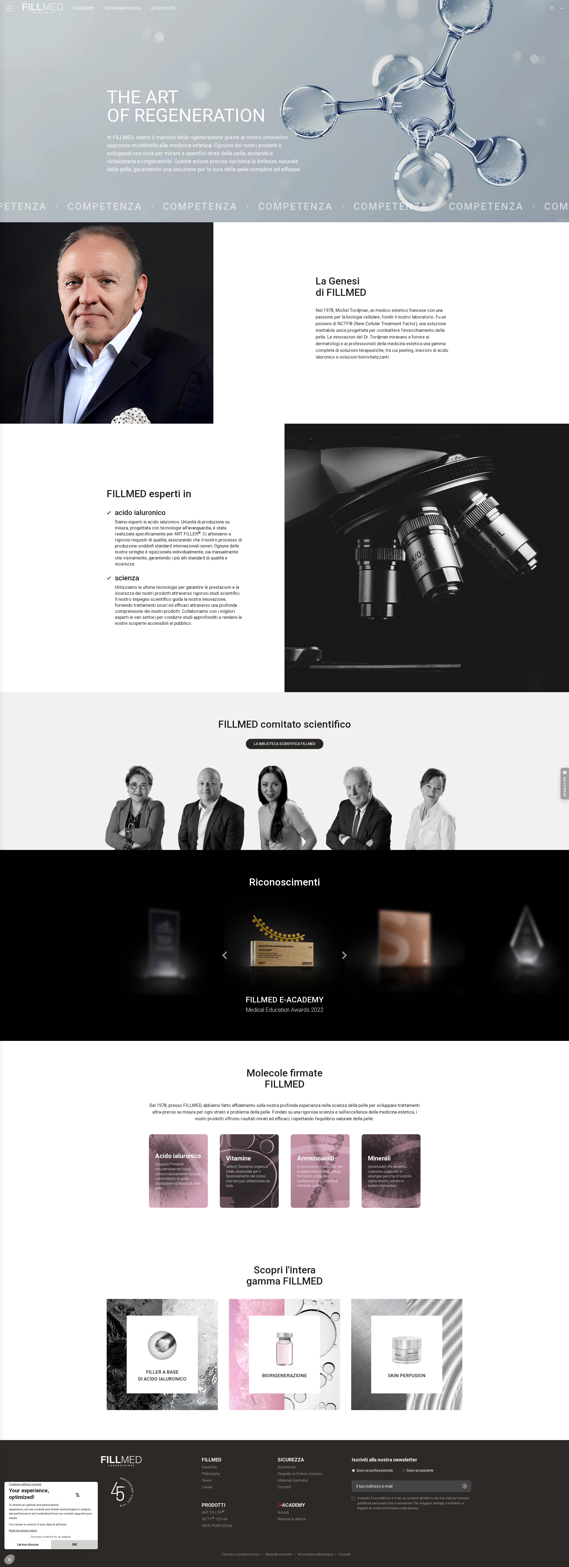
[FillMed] (42, 8)
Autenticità (286, 1467)
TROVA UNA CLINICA (122, 8)
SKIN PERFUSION (217, 1526)
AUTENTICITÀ (163, 8)
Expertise (209, 1467)
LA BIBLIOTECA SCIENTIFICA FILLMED (284, 744)
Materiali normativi (293, 1480)
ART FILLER (213, 1512)
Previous (224, 955)
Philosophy (211, 1474)
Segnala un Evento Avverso (300, 1474)
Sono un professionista (375, 1470)
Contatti (284, 1487)
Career (207, 1487)
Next (345, 955)
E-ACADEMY (83, 8)
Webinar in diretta (292, 1519)
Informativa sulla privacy (315, 1554)
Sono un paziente (420, 1470)
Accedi (283, 1512)
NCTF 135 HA (214, 1519)
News (207, 1480)
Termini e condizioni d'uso (241, 1554)
